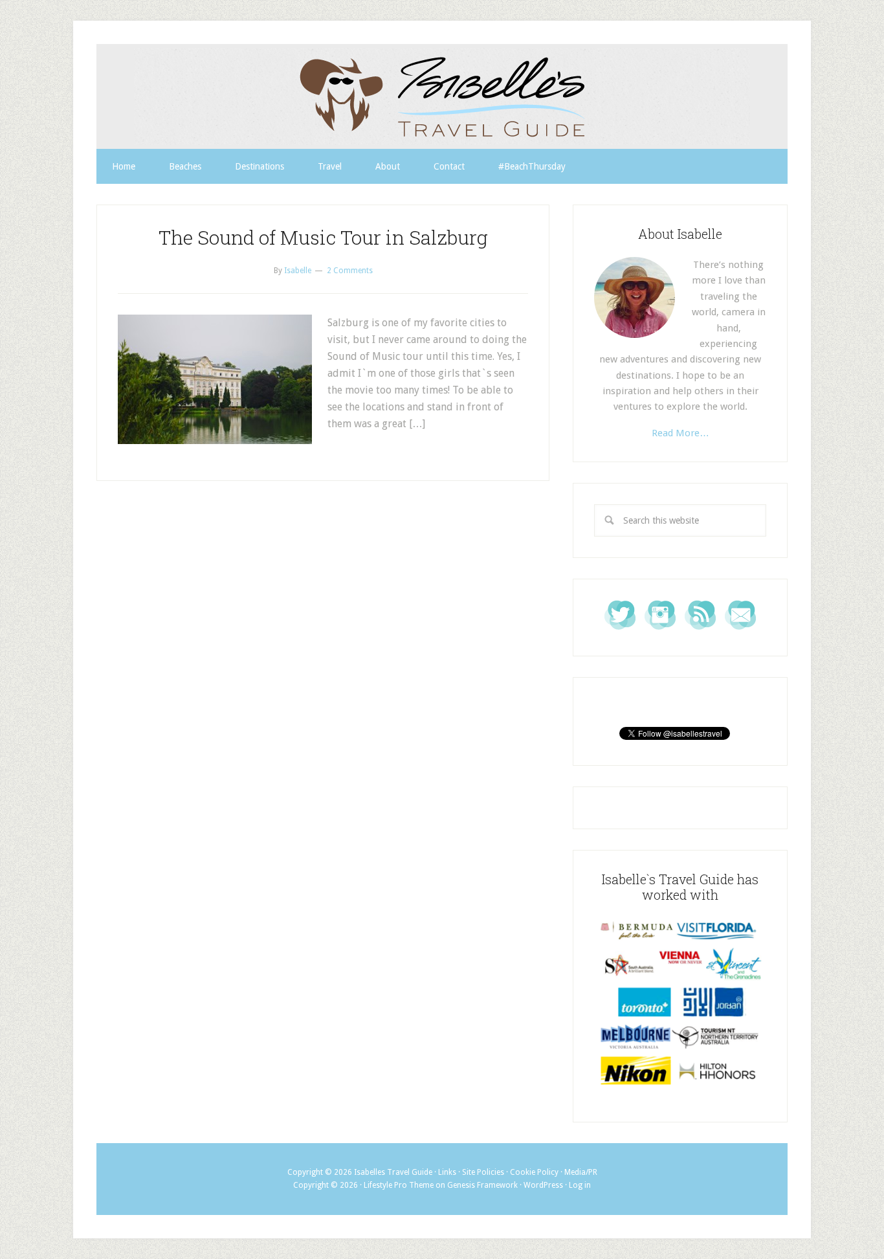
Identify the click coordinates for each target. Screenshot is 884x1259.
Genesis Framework (482, 1185)
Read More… (680, 433)
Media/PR (580, 1172)
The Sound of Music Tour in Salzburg (323, 237)
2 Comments (350, 270)
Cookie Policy (534, 1172)
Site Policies (483, 1172)
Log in (580, 1185)
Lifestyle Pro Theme (399, 1185)
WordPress (543, 1185)
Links (447, 1172)
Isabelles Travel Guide (442, 96)
